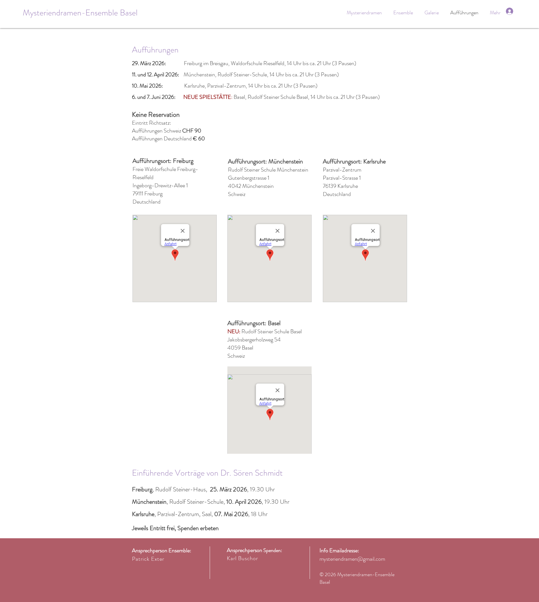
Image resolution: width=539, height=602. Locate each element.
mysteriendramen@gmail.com (352, 559)
